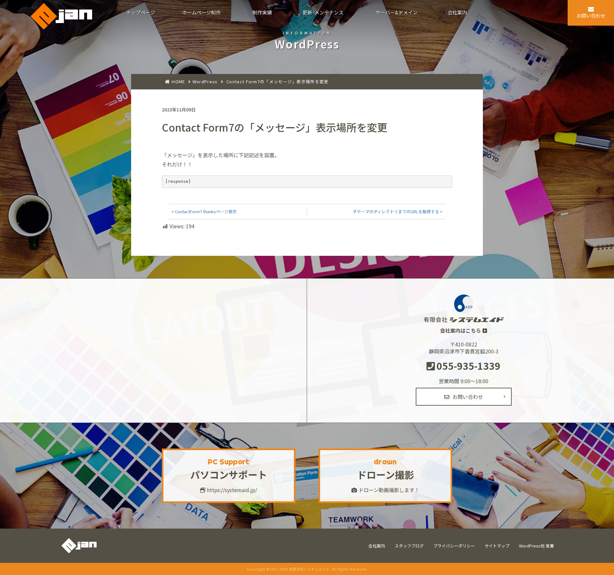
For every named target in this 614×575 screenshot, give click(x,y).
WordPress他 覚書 (536, 546)
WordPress (205, 81)
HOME (178, 81)
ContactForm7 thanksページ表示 (206, 211)
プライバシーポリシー (454, 546)
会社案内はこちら (460, 330)
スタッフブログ (409, 546)
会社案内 (376, 546)
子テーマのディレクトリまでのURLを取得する (396, 211)
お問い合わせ (468, 397)
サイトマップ (496, 546)
